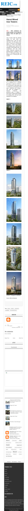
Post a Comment (8, 333)
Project (13, 11)
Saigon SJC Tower (13, 405)
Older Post (21, 338)
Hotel (8, 445)
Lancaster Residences (18, 447)
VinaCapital (7, 479)
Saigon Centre (8, 454)
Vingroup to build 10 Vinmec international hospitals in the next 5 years (15, 401)
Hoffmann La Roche (19, 442)
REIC (8, 30)
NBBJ (7, 449)
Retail (6, 475)
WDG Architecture (13, 310)
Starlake (6, 491)
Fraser (20, 440)
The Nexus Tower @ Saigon (15, 421)
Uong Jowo (16, 510)
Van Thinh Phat (9, 456)
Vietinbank (7, 310)
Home (14, 338)
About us (9, 461)
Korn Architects (9, 447)
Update (3, 14)
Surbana (20, 454)
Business (4, 13)
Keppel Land (19, 445)
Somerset (14, 454)
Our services (14, 461)
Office (21, 449)
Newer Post (7, 338)
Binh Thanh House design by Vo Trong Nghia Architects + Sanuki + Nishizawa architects (16, 412)
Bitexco (8, 440)
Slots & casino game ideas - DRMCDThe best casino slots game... (15, 437)
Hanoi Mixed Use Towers (12, 20)
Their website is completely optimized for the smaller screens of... (15, 428)
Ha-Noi (9, 308)
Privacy (19, 461)
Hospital (6, 485)
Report (11, 13)
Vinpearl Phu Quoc (8, 481)
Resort (15, 452)
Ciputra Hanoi (14, 440)
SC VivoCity (7, 477)
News (7, 11)
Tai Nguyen (17, 308)
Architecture (7, 483)
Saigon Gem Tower (13, 416)
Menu (1, 9)
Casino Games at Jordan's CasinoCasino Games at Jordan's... (15, 432)
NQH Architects (13, 449)
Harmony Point (8, 442)
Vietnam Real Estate (11, 508)
